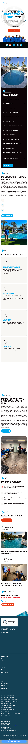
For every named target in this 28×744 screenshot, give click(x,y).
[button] (24, 3)
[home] (5, 3)
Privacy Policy (14, 737)
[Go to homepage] (9, 622)
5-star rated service (17, 24)
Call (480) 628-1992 (14, 742)
